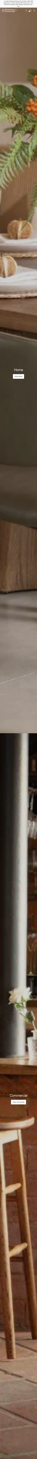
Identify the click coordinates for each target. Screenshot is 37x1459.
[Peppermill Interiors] (9, 10)
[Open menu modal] (34, 10)
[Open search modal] (26, 10)
